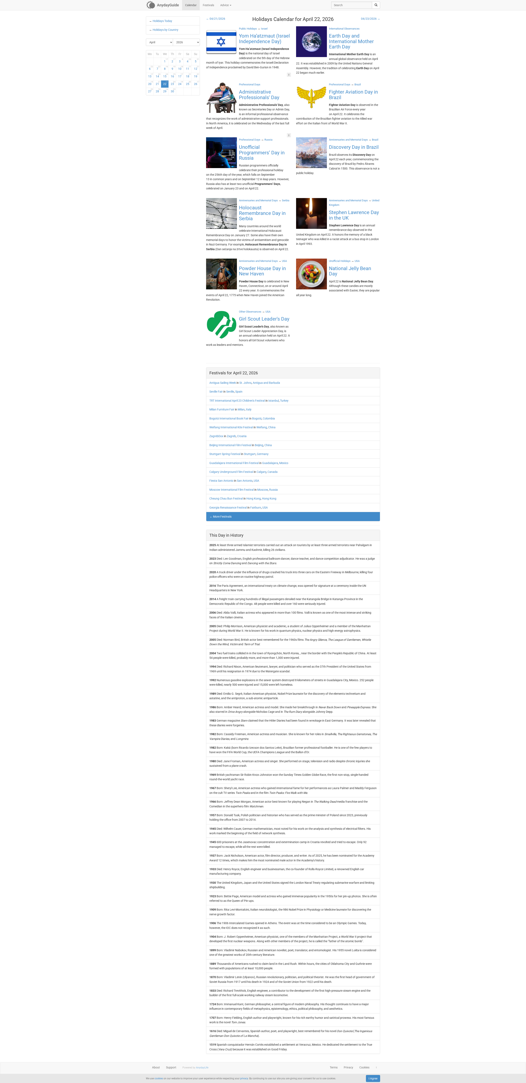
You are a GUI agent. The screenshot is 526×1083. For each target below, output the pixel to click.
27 (150, 90)
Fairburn (255, 507)
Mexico (283, 463)
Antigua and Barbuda (266, 382)
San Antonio (245, 480)
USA (256, 480)
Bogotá (257, 418)
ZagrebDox (216, 436)
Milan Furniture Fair (221, 409)
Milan (241, 409)
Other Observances (250, 311)
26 (196, 83)
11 (188, 67)
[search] (376, 5)
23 (173, 83)
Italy (248, 409)
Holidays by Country (165, 29)
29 (165, 90)
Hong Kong (253, 498)
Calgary (261, 471)
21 (158, 83)
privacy (244, 1078)
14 (158, 75)
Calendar (191, 5)
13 (150, 75)
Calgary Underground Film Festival (231, 471)
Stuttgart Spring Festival (224, 454)
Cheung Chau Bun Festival (226, 498)
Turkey (284, 400)
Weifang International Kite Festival (231, 427)
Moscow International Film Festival (231, 489)
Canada (273, 471)
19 (196, 75)
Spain (238, 391)
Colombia (269, 418)
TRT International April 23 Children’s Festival (237, 400)
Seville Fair (216, 391)
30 (173, 90)
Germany (263, 454)
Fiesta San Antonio (221, 480)
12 (196, 67)
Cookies (364, 1067)
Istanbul (273, 400)
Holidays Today (162, 21)
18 (188, 75)
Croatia (242, 436)
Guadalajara (270, 463)
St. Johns (245, 382)
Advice (224, 5)
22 (165, 83)
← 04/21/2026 (215, 18)
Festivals (208, 5)
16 (173, 75)
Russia (273, 489)
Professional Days (249, 84)
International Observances (344, 28)
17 (180, 75)
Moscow (262, 489)
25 (188, 83)
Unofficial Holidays (340, 260)
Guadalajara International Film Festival (234, 463)
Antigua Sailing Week (222, 382)
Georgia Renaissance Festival (228, 507)
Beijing (259, 445)
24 (180, 83)
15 (165, 75)
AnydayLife (202, 1067)
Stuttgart (250, 454)
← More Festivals (221, 516)
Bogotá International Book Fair (229, 418)
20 (150, 83)
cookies (159, 1078)
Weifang (261, 427)
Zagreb (231, 436)
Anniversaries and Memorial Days (348, 139)
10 (180, 67)
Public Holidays (248, 28)
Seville (230, 391)
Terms (334, 1067)
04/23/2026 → (370, 18)
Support (171, 1067)
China (272, 427)
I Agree (373, 1078)
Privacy (348, 1067)
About (156, 1067)
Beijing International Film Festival (230, 445)
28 (158, 90)
